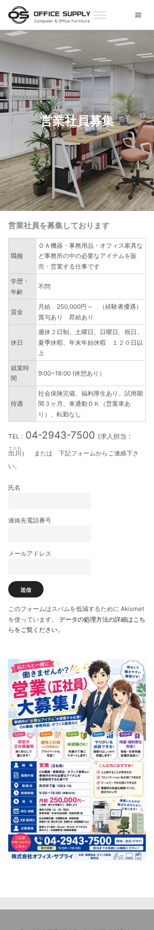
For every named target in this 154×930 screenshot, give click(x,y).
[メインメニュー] (138, 15)
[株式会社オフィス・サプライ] (49, 15)
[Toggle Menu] (99, 15)
